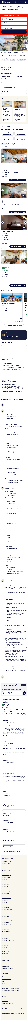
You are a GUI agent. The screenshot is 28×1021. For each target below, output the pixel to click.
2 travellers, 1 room (9, 28)
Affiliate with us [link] (5, 966)
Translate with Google (7, 725)
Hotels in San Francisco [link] (7, 879)
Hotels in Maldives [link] (6, 929)
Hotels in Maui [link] (5, 938)
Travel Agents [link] (5, 973)
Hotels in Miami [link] (5, 884)
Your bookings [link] (5, 953)
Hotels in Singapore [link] (6, 926)
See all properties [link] (7, 6)
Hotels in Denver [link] (5, 888)
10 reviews (4, 707)
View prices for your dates (18, 179)
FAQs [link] (3, 955)
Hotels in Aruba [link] (5, 922)
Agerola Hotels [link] (8, 851)
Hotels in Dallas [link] (5, 916)
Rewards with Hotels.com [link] (7, 1003)
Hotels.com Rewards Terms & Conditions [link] (10, 990)
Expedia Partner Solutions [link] (7, 968)
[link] (25, 6)
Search (14, 32)
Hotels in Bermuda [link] (6, 931)
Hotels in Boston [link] (5, 900)
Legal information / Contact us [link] (8, 986)
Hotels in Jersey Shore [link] (7, 936)
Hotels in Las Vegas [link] (6, 863)
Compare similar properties (15, 325)
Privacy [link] (3, 981)
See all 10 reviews (5, 69)
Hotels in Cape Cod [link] (6, 947)
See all (2, 84)
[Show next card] (26, 43)
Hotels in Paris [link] (5, 886)
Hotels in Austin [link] (5, 893)
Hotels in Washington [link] (6, 891)
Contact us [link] (4, 958)
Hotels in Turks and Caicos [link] (7, 924)
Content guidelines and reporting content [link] (11, 988)
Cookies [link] (4, 983)
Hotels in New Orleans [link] (7, 872)
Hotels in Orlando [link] (6, 870)
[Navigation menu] (25, 2)
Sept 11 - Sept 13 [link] (21, 139)
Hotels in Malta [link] (5, 933)
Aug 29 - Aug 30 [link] (7, 134)
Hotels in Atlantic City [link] (6, 902)
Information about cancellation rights (11, 394)
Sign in (8, 336)
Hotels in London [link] (5, 907)
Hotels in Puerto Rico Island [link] (8, 940)
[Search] (24, 693)
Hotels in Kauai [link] (5, 943)
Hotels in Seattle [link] (5, 911)
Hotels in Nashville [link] (6, 877)
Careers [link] (4, 998)
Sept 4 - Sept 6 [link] (7, 139)
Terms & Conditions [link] (6, 979)
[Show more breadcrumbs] (2, 851)
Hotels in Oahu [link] (5, 945)
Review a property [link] (6, 960)
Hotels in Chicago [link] (6, 868)
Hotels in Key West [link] (6, 904)
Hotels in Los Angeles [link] (6, 882)
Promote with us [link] (5, 970)
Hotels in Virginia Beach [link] (7, 909)
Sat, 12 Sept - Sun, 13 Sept (10, 24)
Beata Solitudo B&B (9, 19)
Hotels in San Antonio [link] (6, 898)
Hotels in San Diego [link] (6, 875)
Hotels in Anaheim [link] (6, 914)
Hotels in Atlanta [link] (5, 895)
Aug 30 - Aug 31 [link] (21, 134)
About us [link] (4, 996)
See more (3, 62)
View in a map (5, 359)
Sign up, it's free (15, 336)
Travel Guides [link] (5, 1001)
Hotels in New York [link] (6, 865)
